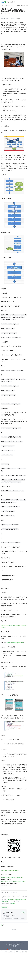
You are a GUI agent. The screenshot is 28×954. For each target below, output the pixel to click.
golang (18, 5)
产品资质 (14, 946)
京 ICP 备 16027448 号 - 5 (14, 945)
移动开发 (23, 5)
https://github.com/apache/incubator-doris (12, 877)
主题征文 (11, 5)
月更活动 (6, 5)
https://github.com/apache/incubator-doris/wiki (13, 881)
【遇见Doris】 (4, 907)
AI (15, 5)
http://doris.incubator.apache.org (10, 870)
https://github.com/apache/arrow (15, 642)
